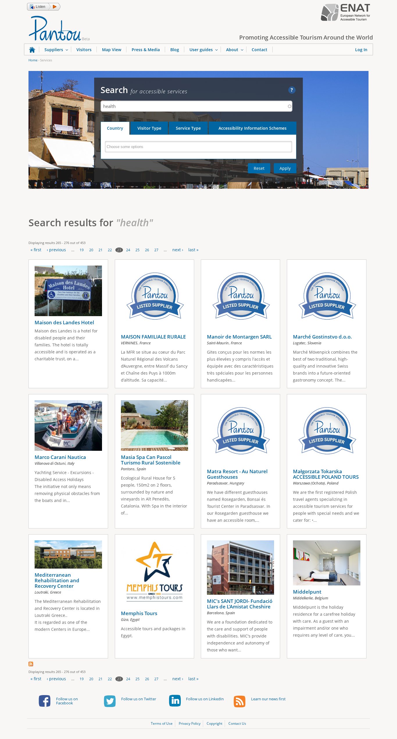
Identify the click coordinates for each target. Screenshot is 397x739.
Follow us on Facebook (67, 701)
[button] (43, 6)
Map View (111, 49)
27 (156, 250)
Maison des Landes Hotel (64, 322)
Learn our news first (268, 698)
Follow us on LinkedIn (205, 698)
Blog (174, 49)
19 (82, 250)
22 (110, 250)
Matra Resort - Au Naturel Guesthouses (237, 474)
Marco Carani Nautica (60, 457)
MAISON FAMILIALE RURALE (153, 336)
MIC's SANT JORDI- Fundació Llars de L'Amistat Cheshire (239, 604)
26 (147, 250)
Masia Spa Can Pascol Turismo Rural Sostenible (150, 460)
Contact (259, 49)
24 (128, 250)
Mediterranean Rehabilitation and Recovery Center (57, 580)
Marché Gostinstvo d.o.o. (322, 336)
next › (177, 249)
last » (193, 249)
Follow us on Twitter (138, 698)
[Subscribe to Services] (30, 664)
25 (137, 250)
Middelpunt (307, 591)
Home (32, 60)
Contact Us (237, 723)
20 (91, 250)
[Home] (59, 28)
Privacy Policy (190, 723)
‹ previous (56, 249)
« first (36, 249)
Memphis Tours (139, 613)
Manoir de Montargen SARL (239, 336)
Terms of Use (162, 723)
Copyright (214, 723)
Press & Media (146, 49)
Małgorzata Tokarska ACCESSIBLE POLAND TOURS (326, 474)
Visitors (84, 49)
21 (101, 250)
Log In (361, 49)
